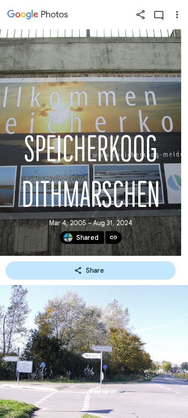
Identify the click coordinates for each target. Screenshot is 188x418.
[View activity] (159, 14)
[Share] (140, 14)
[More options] (177, 14)
